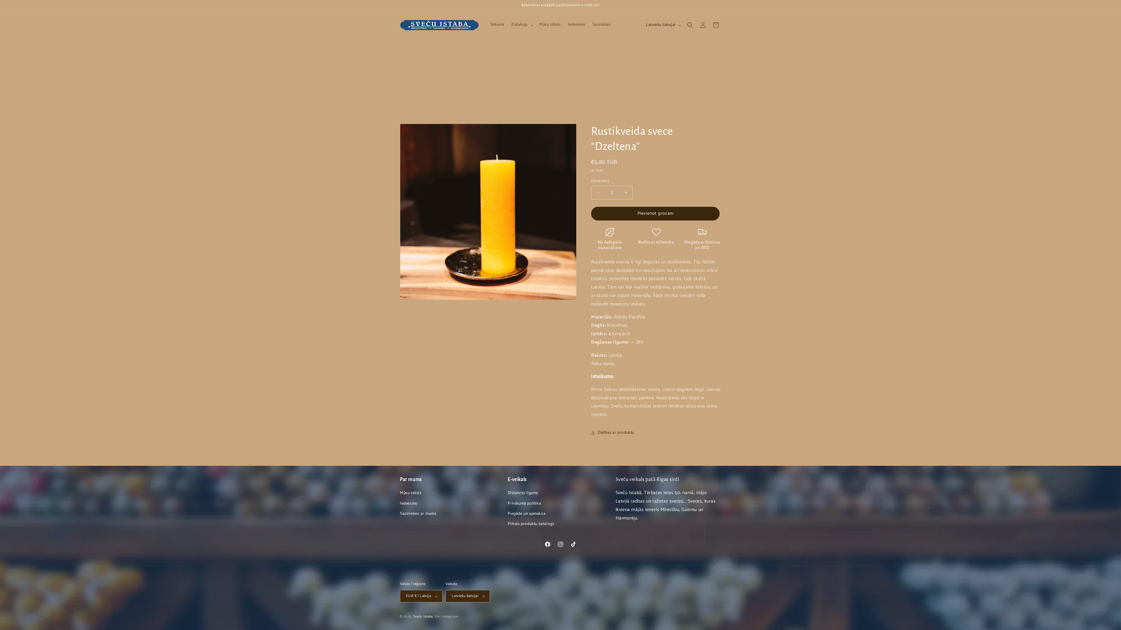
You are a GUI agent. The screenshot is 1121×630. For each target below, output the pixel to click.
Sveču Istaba (423, 616)
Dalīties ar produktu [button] (616, 432)
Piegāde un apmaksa (526, 513)
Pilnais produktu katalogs (531, 524)
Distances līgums (523, 493)
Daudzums (600, 181)
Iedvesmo (409, 503)
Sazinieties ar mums (418, 513)
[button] (522, 25)
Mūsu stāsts (411, 493)
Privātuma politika (524, 503)
